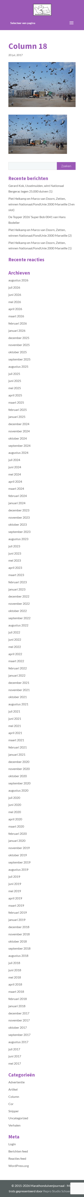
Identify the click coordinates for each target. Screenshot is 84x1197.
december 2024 (18, 424)
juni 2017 (14, 1056)
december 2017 (18, 1013)
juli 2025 (14, 374)
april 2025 (15, 395)
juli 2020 (14, 797)
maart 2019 (16, 905)
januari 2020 (16, 840)
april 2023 (15, 567)
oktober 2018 (17, 941)
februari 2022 (17, 668)
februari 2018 (17, 999)
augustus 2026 (18, 280)
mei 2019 (14, 891)
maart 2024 (16, 488)
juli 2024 (14, 460)
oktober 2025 (17, 352)
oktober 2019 (17, 855)
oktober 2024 (17, 438)
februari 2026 (17, 323)
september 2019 (19, 862)
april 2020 (15, 819)
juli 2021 (14, 711)
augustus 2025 (18, 366)
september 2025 (19, 359)
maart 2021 (16, 740)
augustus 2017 (18, 1042)
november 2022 (19, 603)
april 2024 (15, 481)
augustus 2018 (18, 955)
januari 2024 (16, 503)
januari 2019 (16, 919)
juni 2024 (14, 467)
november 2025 (19, 345)
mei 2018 (14, 977)
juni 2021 (14, 718)
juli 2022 (14, 632)
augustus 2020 (18, 790)
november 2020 (19, 769)
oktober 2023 (17, 524)
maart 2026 (16, 316)
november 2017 (19, 1020)
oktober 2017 (17, 1027)
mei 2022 (14, 646)
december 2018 (18, 927)
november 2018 (19, 934)
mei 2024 (14, 474)
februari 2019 (17, 912)
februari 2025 (17, 409)
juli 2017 (14, 1049)
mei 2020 (14, 812)
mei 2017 (14, 1063)
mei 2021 (14, 726)
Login (12, 1144)
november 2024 (19, 431)
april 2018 (15, 984)
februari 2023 (17, 582)
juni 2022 (14, 639)
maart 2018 (16, 991)
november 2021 (19, 690)
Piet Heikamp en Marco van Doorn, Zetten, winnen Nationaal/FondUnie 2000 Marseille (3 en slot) (41, 204)
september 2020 (19, 783)
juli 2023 (14, 546)
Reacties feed (17, 1158)
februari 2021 (17, 747)
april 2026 (15, 309)
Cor (10, 1104)
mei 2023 (14, 560)
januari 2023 (16, 589)
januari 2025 (16, 416)
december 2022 (18, 596)
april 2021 (15, 733)
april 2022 (15, 654)
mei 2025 (14, 388)
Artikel (13, 1089)
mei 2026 (14, 302)
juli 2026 (14, 287)
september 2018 (19, 948)
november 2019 (19, 848)
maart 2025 (16, 402)
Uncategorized (18, 1118)
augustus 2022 (18, 625)
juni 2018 (14, 970)
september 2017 (19, 1034)
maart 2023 (16, 575)
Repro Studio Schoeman (59, 1191)
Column (13, 1096)
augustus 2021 (18, 704)
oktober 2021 (17, 697)
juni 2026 (14, 294)
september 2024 (19, 445)
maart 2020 (16, 826)
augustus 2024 (18, 452)
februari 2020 (17, 833)
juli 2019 (14, 876)
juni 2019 (14, 884)
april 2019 (15, 898)
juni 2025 (14, 381)
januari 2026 (16, 330)
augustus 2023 (18, 539)
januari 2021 (16, 754)
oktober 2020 (17, 776)
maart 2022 (16, 661)
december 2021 (18, 682)
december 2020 (18, 762)
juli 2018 (14, 963)
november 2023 (19, 517)
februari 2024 (17, 496)
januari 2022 (16, 675)
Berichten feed (18, 1151)
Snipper (13, 1111)
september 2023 (19, 531)
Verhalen (14, 1125)
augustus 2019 (18, 869)
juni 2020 (14, 804)
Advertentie (16, 1082)
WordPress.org (18, 1166)
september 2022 (19, 618)
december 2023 (18, 510)
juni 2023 (14, 553)
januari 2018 (16, 1006)
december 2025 (18, 338)
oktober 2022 (17, 611)
